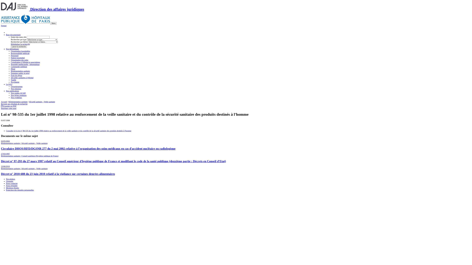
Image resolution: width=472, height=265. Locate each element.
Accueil (4, 102)
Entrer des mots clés (18, 37)
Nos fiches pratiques (19, 95)
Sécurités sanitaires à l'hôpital (22, 78)
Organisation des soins (19, 60)
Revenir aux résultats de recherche (14, 104)
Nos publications (12, 91)
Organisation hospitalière (20, 51)
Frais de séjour (16, 75)
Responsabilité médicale (20, 53)
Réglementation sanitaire (20, 71)
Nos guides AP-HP (18, 93)
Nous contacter (12, 183)
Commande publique (19, 67)
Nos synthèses (16, 98)
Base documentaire (13, 35)
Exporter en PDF (9, 106)
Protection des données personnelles (20, 190)
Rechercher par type (18, 40)
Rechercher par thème (19, 42)
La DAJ (9, 84)
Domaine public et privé (20, 73)
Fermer (4, 26)
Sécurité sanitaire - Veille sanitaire (42, 102)
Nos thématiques (12, 49)
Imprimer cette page (8, 108)
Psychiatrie (15, 82)
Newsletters (10, 179)
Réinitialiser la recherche (20, 44)
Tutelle (13, 80)
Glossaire (9, 181)
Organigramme (16, 87)
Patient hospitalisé (18, 58)
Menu (54, 23)
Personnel (14, 56)
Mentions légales (12, 188)
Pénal (13, 69)
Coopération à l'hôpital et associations (25, 62)
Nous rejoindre (11, 186)
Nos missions (16, 89)
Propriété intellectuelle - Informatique (25, 64)
